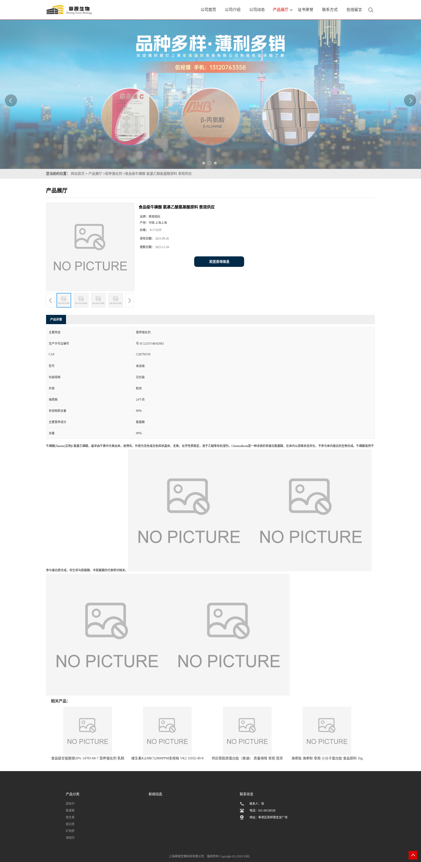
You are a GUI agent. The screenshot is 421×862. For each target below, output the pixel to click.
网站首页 (78, 173)
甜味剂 (70, 803)
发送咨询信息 (219, 261)
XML (246, 856)
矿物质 (70, 831)
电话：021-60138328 (262, 810)
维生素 (70, 817)
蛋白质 (70, 824)
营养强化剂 (113, 173)
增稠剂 (70, 838)
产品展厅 (95, 173)
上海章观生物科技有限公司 (186, 856)
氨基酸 (70, 810)
